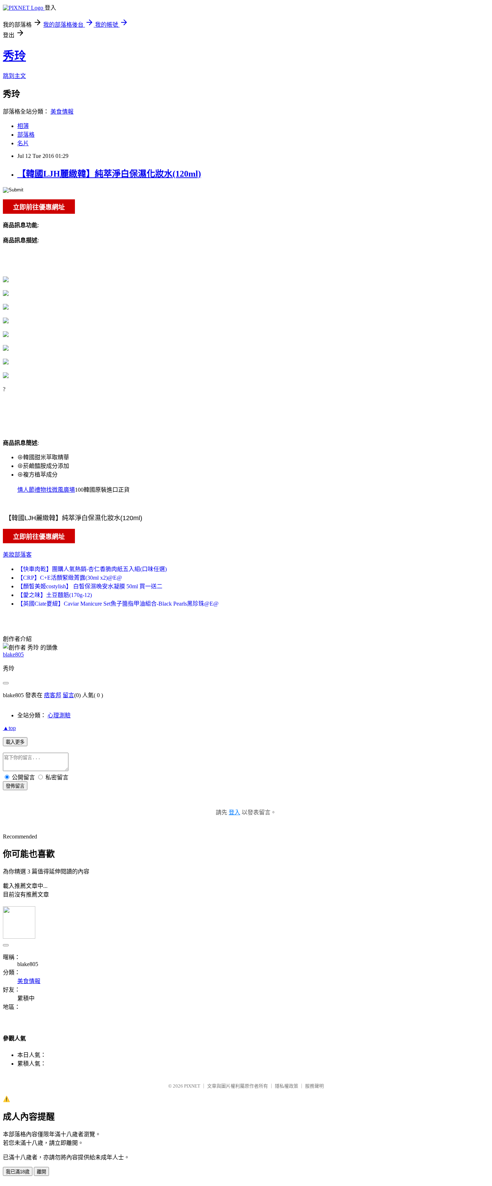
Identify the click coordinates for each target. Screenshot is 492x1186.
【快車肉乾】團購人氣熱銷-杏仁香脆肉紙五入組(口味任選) (92, 569)
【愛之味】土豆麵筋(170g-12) (54, 595)
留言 (68, 695)
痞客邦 (52, 695)
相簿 (23, 126)
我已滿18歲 (18, 1171)
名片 (23, 143)
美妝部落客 (17, 555)
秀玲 (14, 55)
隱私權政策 (286, 1086)
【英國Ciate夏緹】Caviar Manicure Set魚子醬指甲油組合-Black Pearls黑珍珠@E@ (118, 604)
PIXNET (192, 1086)
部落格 (26, 135)
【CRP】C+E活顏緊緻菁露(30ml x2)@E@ (69, 578)
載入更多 (15, 742)
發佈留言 (15, 786)
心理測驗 (59, 715)
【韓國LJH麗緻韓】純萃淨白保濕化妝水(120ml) (109, 173)
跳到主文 (14, 76)
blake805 (13, 654)
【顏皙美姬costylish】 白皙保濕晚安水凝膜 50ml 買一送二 (89, 586)
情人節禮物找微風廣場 (46, 490)
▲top (9, 728)
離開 (41, 1171)
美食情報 (61, 112)
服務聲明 (314, 1086)
